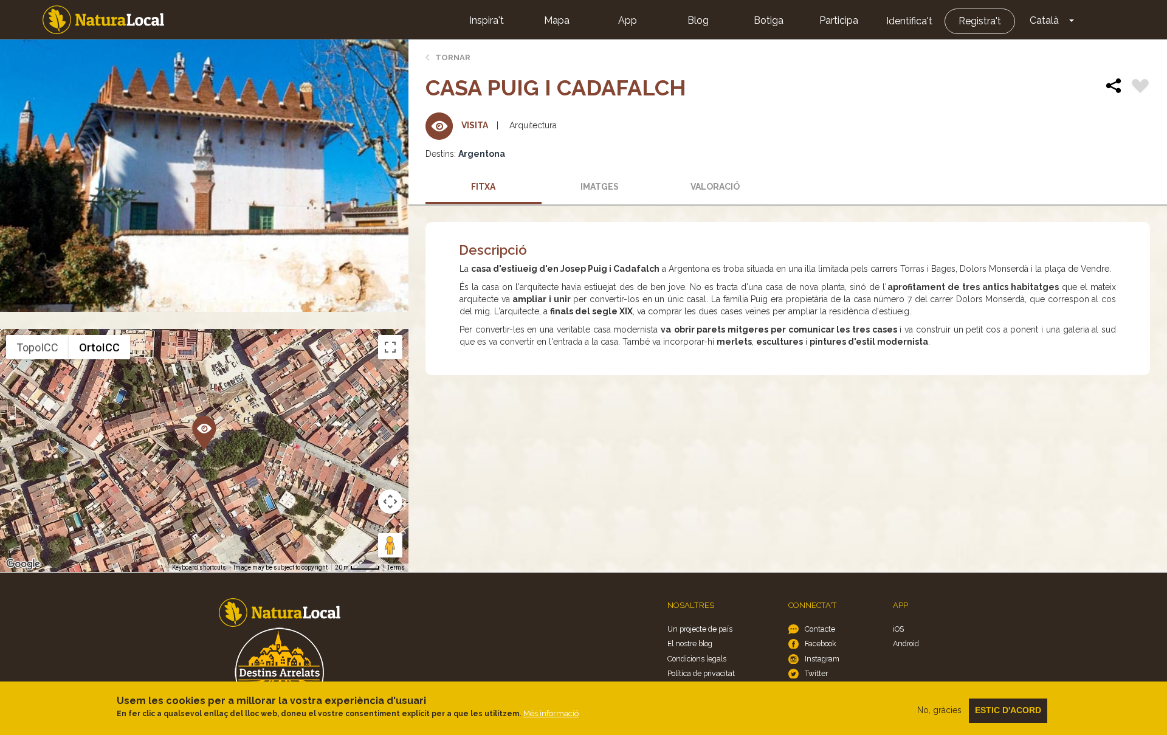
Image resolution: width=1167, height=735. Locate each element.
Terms (396, 567)
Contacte (820, 628)
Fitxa (483, 187)
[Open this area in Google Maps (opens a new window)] (23, 564)
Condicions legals (696, 658)
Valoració (715, 187)
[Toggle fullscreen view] (390, 347)
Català (1044, 20)
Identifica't (909, 21)
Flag (1140, 87)
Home (103, 19)
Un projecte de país (699, 628)
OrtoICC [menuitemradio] (99, 347)
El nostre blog (689, 643)
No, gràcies (939, 710)
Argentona (481, 154)
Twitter (816, 673)
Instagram (822, 658)
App (627, 20)
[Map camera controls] (390, 501)
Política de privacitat (701, 673)
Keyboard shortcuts (199, 567)
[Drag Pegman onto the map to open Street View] (390, 545)
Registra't (980, 21)
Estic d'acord (1008, 710)
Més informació (551, 713)
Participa (838, 20)
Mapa (557, 20)
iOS (898, 628)
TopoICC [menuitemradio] (37, 347)
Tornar (452, 57)
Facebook (820, 643)
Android (906, 643)
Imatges (599, 187)
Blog (698, 20)
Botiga (768, 20)
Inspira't (486, 20)
